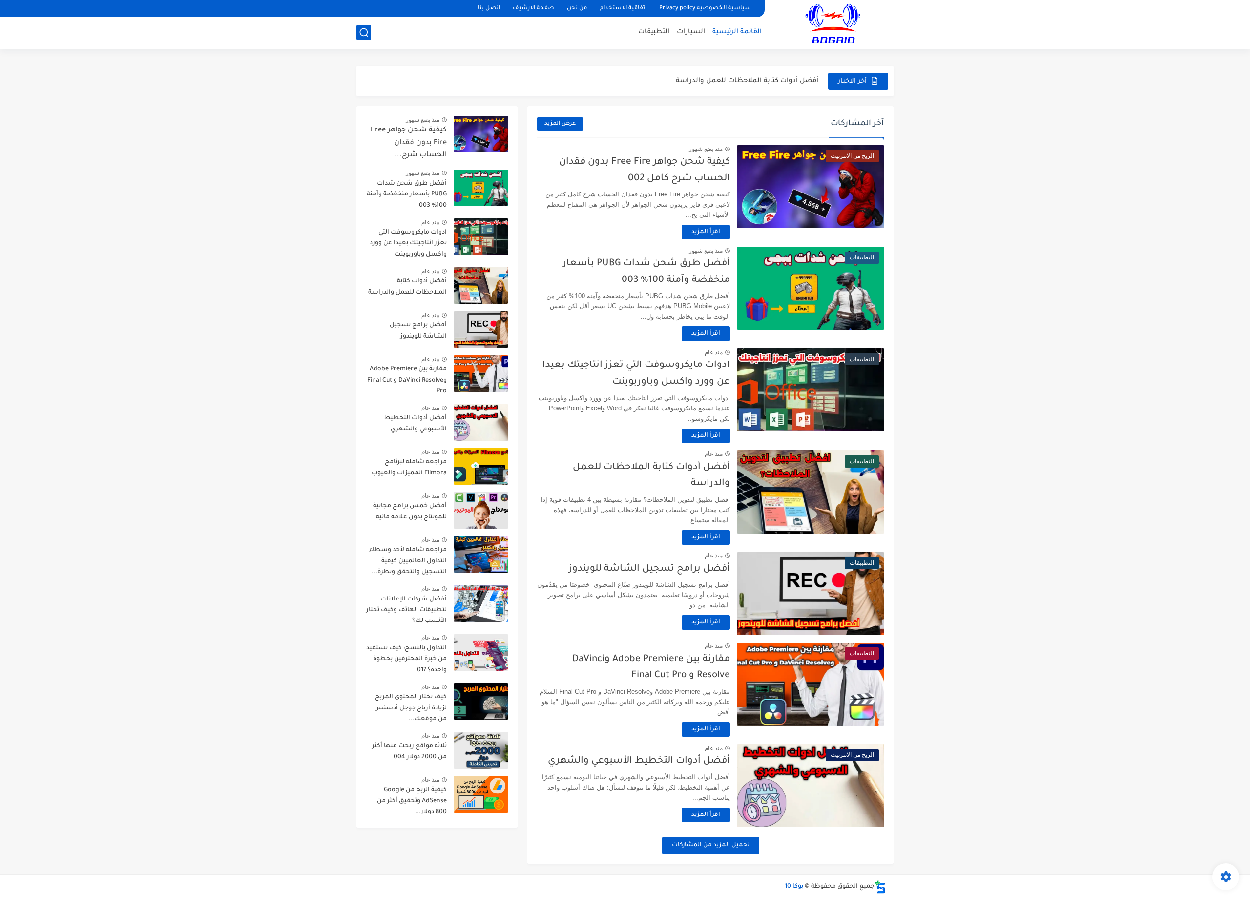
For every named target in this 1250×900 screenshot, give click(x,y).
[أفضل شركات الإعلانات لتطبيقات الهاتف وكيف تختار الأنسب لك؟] (481, 603)
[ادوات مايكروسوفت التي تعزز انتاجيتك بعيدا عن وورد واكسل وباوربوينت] (481, 236)
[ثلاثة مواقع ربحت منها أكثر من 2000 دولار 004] (481, 750)
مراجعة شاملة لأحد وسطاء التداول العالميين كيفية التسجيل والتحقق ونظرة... (408, 561)
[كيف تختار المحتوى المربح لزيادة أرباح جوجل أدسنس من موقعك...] (481, 701)
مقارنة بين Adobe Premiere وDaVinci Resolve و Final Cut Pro (407, 380)
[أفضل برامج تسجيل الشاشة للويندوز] (481, 329)
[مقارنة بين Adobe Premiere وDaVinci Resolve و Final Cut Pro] (481, 373)
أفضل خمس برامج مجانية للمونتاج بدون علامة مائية (410, 511)
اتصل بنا (489, 8)
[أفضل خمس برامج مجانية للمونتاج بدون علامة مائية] (481, 510)
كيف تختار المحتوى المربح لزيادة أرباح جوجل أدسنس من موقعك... (410, 708)
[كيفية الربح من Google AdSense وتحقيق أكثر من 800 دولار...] (481, 794)
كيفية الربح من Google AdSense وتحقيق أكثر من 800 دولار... (412, 801)
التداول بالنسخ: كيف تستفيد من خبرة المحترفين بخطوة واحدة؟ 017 (406, 659)
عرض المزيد (560, 124)
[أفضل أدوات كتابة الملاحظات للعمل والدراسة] (481, 285)
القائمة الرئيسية (737, 32)
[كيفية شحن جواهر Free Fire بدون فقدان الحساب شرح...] (481, 134)
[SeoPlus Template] (880, 887)
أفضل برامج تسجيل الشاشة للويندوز (649, 569)
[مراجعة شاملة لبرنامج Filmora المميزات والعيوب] (481, 466)
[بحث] (363, 32)
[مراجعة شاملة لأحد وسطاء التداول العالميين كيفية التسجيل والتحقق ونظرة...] (481, 554)
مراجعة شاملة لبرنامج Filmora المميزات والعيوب (409, 467)
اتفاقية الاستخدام (623, 8)
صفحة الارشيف (533, 8)
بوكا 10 (794, 886)
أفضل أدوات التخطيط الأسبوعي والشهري (639, 761)
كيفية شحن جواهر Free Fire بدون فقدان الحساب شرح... (409, 143)
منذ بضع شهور (706, 149)
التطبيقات (653, 32)
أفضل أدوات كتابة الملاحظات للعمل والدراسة (747, 81)
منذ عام (714, 352)
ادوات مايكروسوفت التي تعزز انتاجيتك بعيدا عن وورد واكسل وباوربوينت (408, 243)
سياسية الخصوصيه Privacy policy (705, 8)
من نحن (577, 8)
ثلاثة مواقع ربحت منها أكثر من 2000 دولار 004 (409, 751)
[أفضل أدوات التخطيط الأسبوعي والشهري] (481, 422)
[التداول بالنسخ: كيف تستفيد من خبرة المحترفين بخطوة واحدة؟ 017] (481, 652)
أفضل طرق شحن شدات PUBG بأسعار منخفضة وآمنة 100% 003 (407, 194)
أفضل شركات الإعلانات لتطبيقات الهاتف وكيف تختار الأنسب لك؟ (406, 610)
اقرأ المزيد (705, 232)
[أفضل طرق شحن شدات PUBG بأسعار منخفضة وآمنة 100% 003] (481, 188)
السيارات (691, 32)
